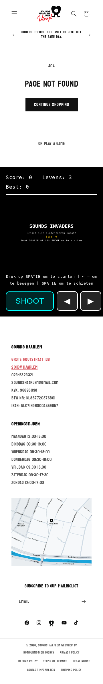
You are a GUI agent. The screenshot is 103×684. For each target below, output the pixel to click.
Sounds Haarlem (49, 645)
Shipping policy (71, 670)
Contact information (41, 670)
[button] (14, 13)
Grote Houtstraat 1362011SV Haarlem (30, 363)
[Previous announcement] (13, 34)
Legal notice (81, 661)
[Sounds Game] (51, 623)
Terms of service (55, 661)
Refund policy (27, 661)
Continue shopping (51, 105)
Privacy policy (70, 652)
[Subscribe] (83, 601)
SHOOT (29, 301)
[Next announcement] (89, 34)
